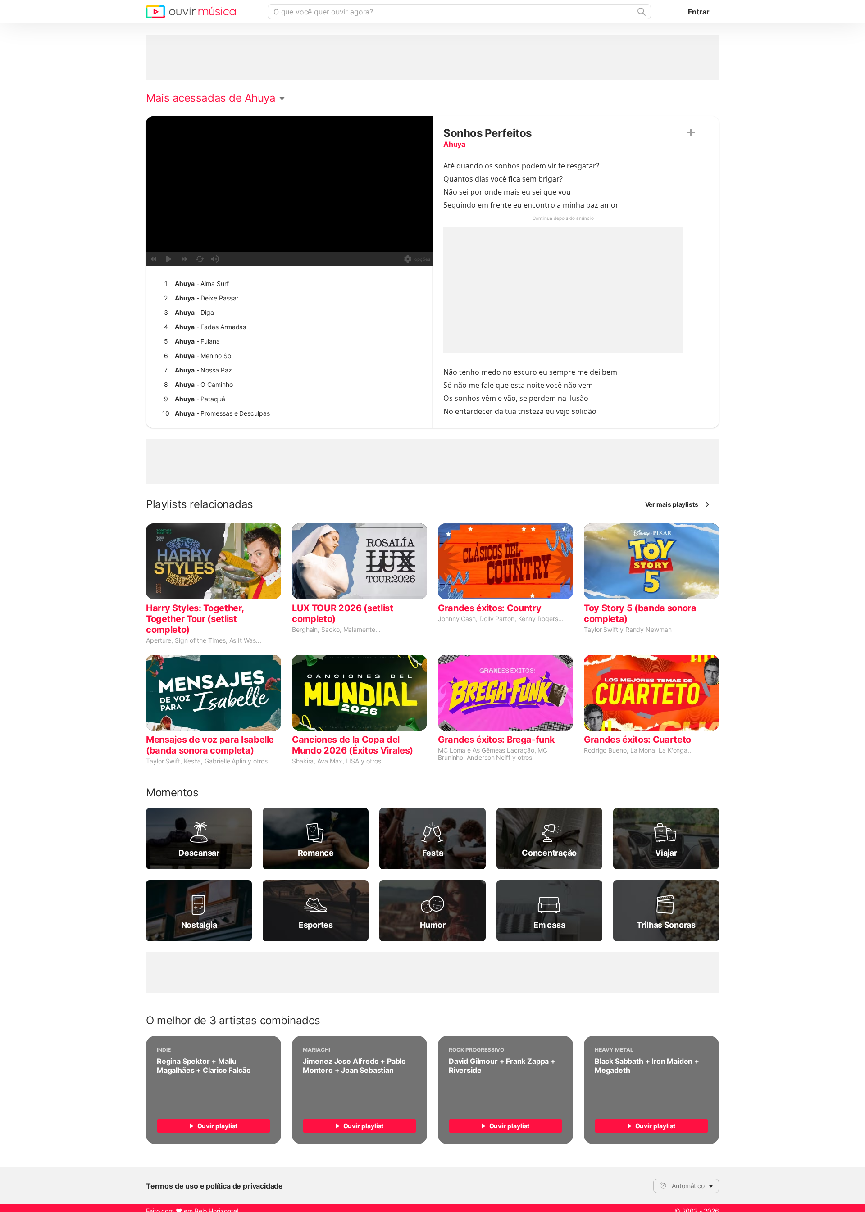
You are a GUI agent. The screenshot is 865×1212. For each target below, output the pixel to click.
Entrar (699, 11)
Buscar (641, 11)
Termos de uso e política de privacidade (214, 1185)
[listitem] (287, 284)
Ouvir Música (191, 11)
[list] (287, 370)
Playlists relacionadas (199, 504)
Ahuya (454, 144)
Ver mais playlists (672, 504)
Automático (688, 1185)
